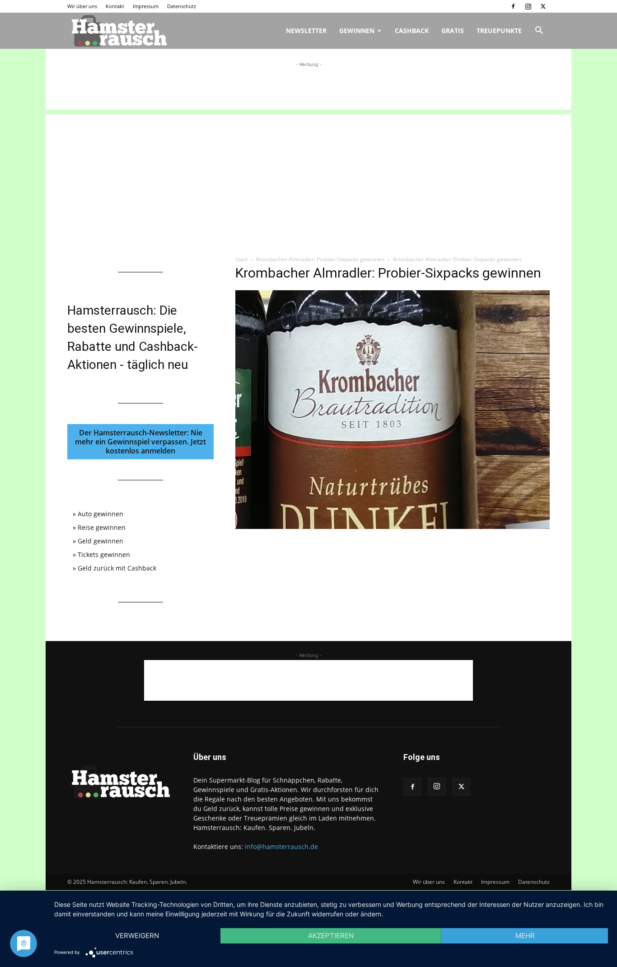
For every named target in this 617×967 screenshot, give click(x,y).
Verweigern (137, 935)
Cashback (412, 30)
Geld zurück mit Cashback (117, 568)
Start (241, 259)
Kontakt (115, 6)
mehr (525, 935)
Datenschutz (181, 6)
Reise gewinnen (102, 527)
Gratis (452, 30)
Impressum (146, 6)
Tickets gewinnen (104, 554)
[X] (543, 6)
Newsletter (306, 30)
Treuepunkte (499, 30)
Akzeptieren (331, 935)
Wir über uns (82, 6)
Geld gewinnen (100, 541)
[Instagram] (528, 6)
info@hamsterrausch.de (281, 846)
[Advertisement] (308, 89)
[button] (539, 31)
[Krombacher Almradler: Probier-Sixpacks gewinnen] (392, 526)
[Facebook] (513, 6)
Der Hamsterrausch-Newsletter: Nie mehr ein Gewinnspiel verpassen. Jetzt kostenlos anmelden (140, 442)
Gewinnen (356, 30)
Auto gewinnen (100, 513)
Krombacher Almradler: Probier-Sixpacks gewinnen (320, 259)
